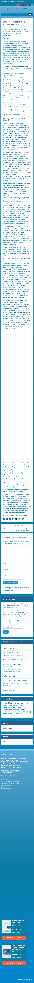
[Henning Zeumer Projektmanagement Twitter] (32, 5)
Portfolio (23, 708)
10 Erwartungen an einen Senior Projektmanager (17, 526)
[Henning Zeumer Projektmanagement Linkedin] (25, 5)
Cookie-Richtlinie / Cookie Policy (11, 781)
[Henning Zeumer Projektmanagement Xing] (30, 5)
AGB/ (2, 780)
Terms (6, 780)
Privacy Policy (20, 783)
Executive (13, 703)
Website (5, 575)
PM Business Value (20, 706)
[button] (4, 519)
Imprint (10, 785)
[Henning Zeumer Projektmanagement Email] (20, 5)
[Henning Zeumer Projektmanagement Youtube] (23, 5)
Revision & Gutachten (12, 712)
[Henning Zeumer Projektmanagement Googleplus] (27, 5)
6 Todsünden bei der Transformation (13, 655)
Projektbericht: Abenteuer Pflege (12, 652)
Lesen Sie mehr (7, 515)
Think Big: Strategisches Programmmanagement (16, 680)
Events (5, 704)
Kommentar (6, 546)
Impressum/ (4, 785)
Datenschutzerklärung (7, 783)
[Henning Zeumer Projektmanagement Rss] (18, 5)
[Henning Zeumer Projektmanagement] (17, 8)
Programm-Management (14, 710)
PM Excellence (11, 707)
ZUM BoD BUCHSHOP (14, 938)
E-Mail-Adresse (7, 569)
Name (5, 563)
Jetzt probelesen (16, 932)
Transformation (25, 714)
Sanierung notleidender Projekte (17, 713)
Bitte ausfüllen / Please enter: (11, 620)
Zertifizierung (6, 716)
